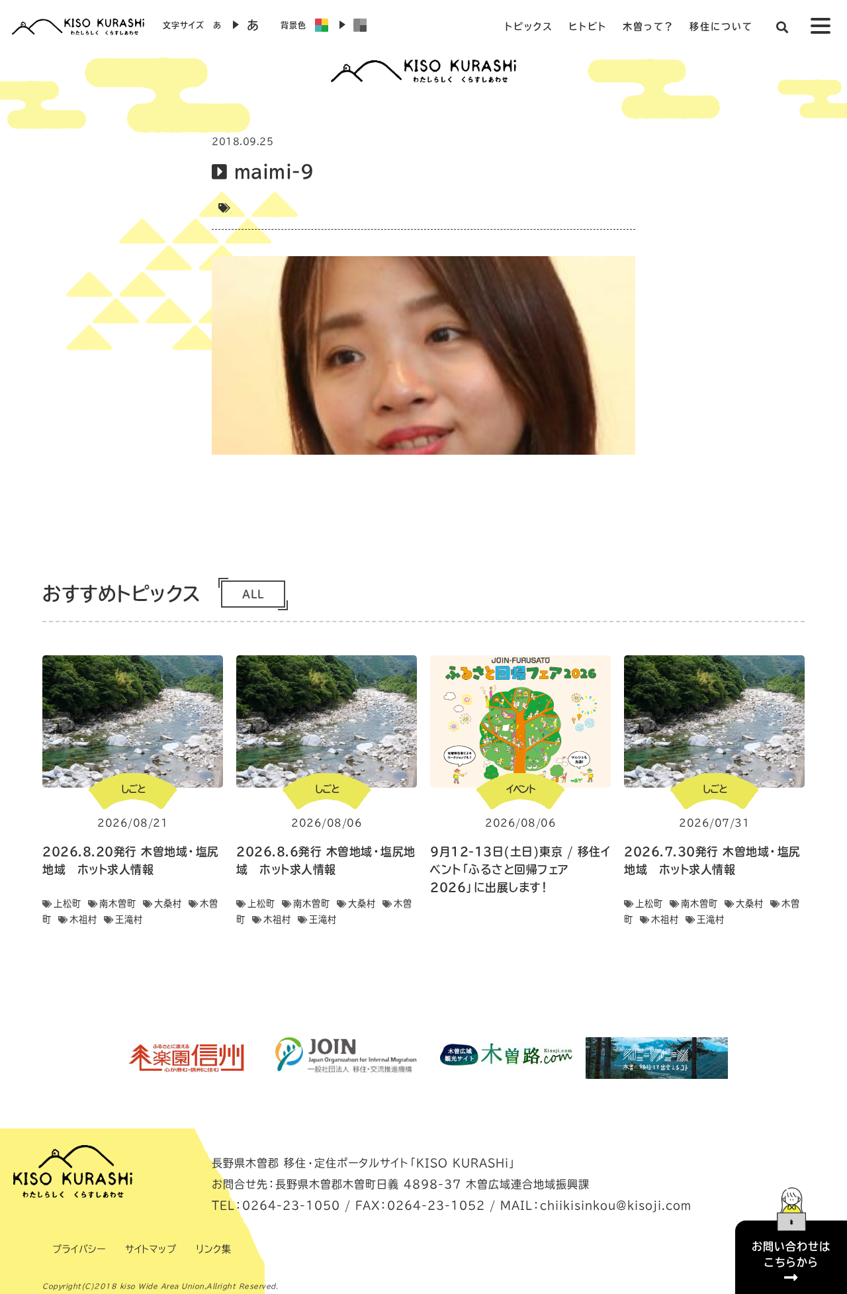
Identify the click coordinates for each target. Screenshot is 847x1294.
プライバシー (78, 1249)
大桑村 (168, 903)
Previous (102, 1057)
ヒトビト (588, 26)
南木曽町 (117, 903)
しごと (133, 789)
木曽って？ (648, 26)
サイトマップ (150, 1249)
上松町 (67, 903)
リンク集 (213, 1249)
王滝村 (129, 919)
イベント (520, 789)
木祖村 (83, 919)
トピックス (529, 26)
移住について (721, 26)
